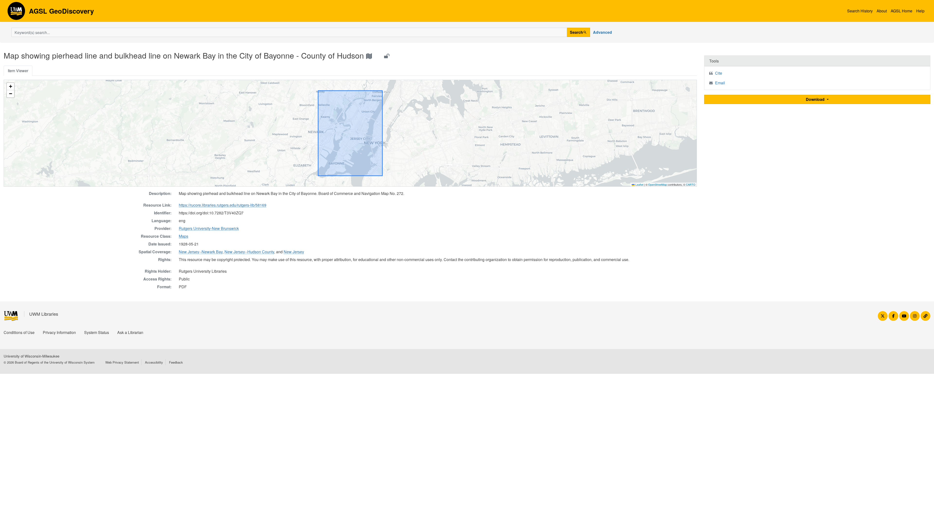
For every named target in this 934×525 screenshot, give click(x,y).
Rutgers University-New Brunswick (209, 228)
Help (920, 11)
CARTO (690, 184)
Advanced (602, 32)
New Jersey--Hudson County (249, 251)
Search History (860, 11)
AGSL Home (901, 11)
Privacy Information (59, 332)
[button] (10, 86)
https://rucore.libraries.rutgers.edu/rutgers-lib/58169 (222, 205)
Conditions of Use (19, 332)
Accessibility (154, 362)
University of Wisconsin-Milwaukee (31, 356)
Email (720, 83)
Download (816, 99)
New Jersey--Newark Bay (201, 251)
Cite (718, 73)
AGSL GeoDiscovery (16, 12)
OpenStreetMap (657, 184)
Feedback (176, 362)
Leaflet (639, 184)
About (882, 11)
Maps (183, 236)
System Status (96, 332)
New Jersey (294, 251)
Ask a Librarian (130, 332)
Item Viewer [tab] (18, 70)
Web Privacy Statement (122, 362)
